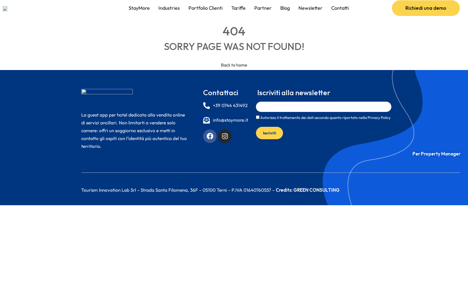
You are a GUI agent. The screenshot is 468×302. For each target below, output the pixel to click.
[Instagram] (225, 136)
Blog (285, 8)
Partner (263, 8)
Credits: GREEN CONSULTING (308, 190)
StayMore (139, 8)
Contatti (340, 8)
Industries (169, 8)
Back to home (234, 65)
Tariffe (238, 8)
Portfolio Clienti (205, 8)
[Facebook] (210, 136)
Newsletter (310, 8)
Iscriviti (269, 133)
